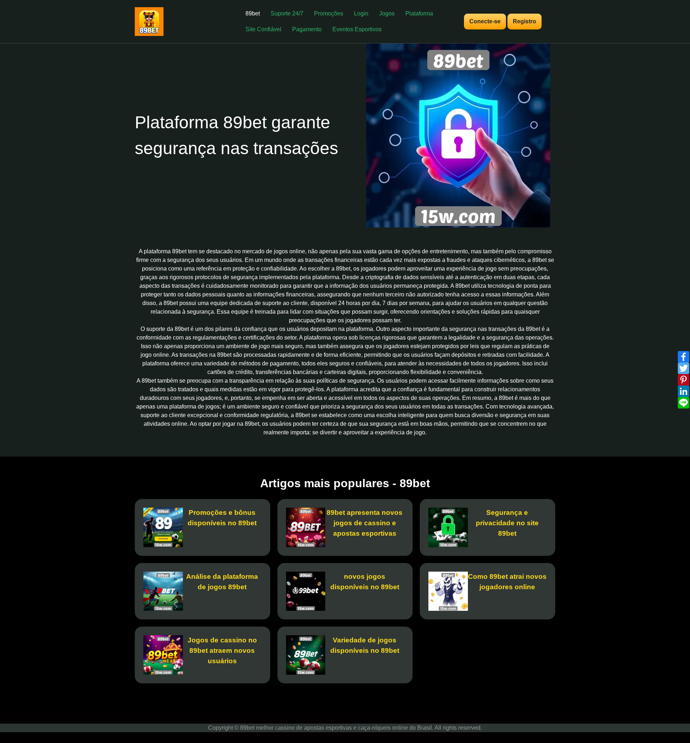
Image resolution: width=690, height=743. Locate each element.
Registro (524, 21)
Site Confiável (263, 29)
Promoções (328, 13)
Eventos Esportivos (357, 29)
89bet (252, 13)
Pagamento (307, 29)
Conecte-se (485, 21)
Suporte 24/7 (287, 13)
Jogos (387, 13)
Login (361, 13)
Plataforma (419, 13)
